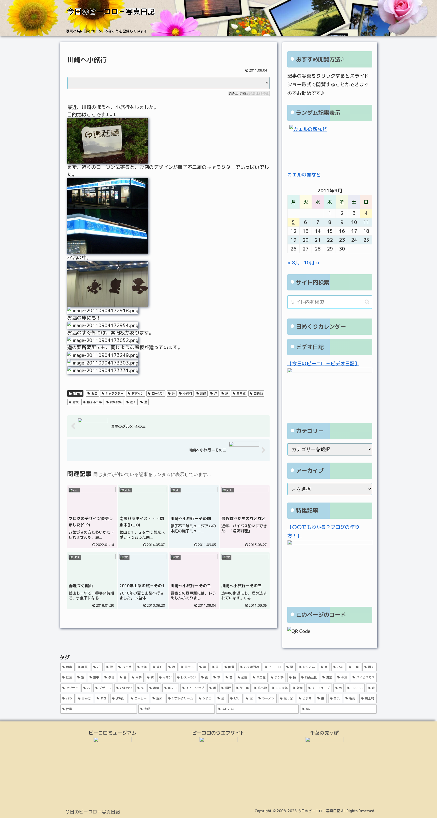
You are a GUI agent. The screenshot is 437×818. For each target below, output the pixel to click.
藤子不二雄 (94, 402)
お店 (94, 393)
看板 (76, 402)
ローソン (158, 393)
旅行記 (77, 393)
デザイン (138, 393)
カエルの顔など (304, 174)
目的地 (258, 393)
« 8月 (293, 262)
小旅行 (187, 393)
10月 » (311, 262)
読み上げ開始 (238, 93)
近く (133, 402)
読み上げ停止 (259, 93)
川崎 (203, 393)
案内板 (241, 393)
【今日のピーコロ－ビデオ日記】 (323, 363)
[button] (367, 302)
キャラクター (114, 393)
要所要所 (116, 402)
